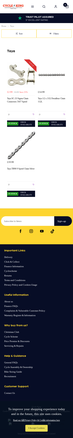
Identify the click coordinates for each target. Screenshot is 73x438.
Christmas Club (11, 332)
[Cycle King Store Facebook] (20, 231)
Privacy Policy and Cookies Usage (20, 284)
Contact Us (9, 393)
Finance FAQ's (11, 306)
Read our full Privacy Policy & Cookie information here (36, 420)
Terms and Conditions (14, 280)
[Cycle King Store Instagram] (31, 231)
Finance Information (14, 266)
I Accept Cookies (36, 428)
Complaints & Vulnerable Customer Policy (24, 310)
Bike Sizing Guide (13, 371)
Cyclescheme (10, 271)
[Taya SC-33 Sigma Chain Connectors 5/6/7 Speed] (21, 75)
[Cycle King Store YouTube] (42, 231)
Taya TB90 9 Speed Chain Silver (21, 169)
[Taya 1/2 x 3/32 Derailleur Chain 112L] (52, 75)
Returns (8, 275)
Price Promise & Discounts (17, 341)
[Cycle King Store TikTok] (52, 231)
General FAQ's (11, 362)
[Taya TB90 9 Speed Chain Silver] (21, 145)
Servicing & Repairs (14, 346)
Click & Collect (11, 261)
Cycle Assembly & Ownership (18, 367)
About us (8, 301)
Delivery (8, 257)
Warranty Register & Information (20, 315)
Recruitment (10, 376)
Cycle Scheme (11, 336)
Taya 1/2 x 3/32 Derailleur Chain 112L (51, 100)
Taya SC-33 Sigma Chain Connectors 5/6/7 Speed (17, 100)
